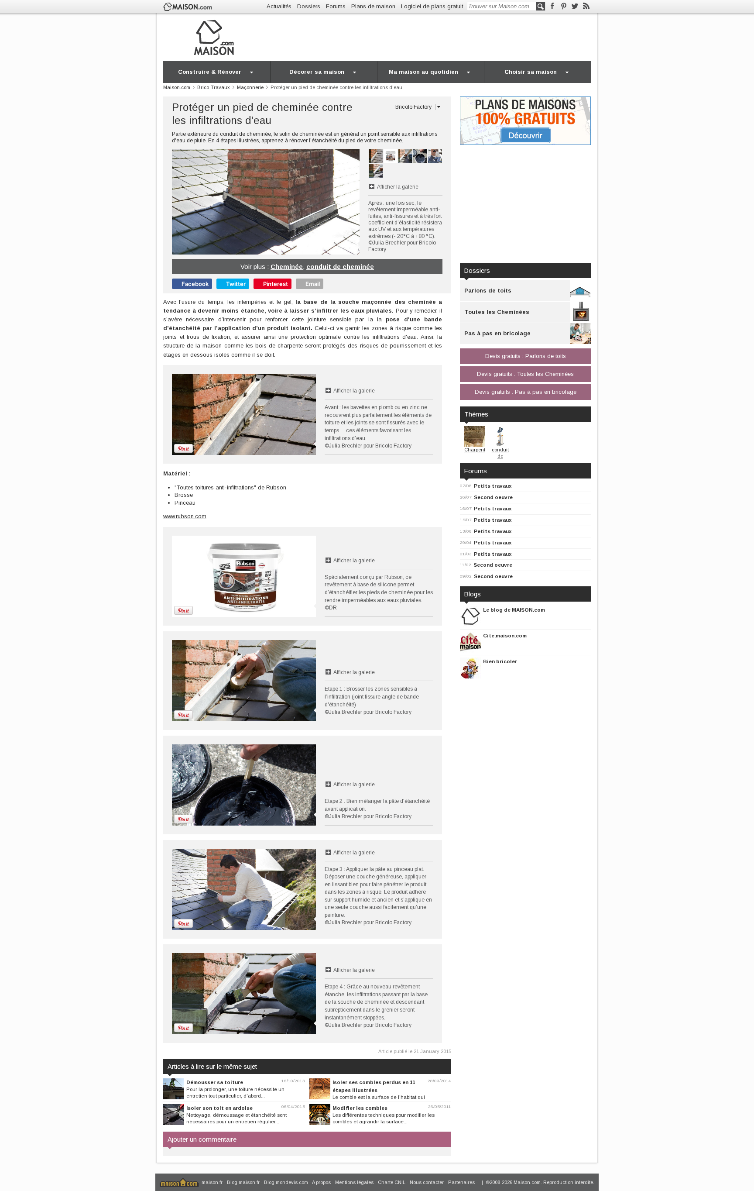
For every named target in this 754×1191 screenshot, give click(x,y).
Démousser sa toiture (214, 1082)
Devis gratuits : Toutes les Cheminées (525, 374)
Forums (336, 6)
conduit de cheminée (340, 266)
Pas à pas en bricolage (497, 333)
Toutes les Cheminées (496, 312)
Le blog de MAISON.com (514, 610)
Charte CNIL (391, 1182)
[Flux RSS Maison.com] (586, 6)
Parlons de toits (487, 290)
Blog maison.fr (243, 1182)
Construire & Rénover (209, 72)
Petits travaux (493, 486)
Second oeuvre (493, 497)
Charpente (476, 449)
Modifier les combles (359, 1108)
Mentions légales (354, 1182)
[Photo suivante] (313, 202)
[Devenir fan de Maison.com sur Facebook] (552, 6)
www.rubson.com (184, 516)
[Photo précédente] (219, 202)
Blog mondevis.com (286, 1182)
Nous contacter (427, 1182)
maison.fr (212, 1182)
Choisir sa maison (530, 72)
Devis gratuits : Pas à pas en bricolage (525, 392)
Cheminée (287, 266)
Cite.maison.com (505, 635)
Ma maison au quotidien (423, 72)
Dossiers (308, 6)
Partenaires (461, 1182)
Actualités (279, 6)
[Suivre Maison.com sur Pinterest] (563, 6)
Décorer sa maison (316, 72)
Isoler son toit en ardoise (219, 1108)
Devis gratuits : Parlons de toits (525, 356)
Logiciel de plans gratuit (432, 6)
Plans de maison (373, 6)
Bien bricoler (500, 661)
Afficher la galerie (397, 187)
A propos (321, 1182)
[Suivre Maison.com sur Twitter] (574, 6)
